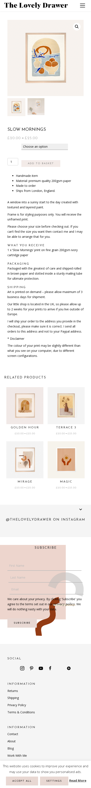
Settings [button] (54, 781)
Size (12, 146)
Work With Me (17, 756)
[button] (22, 668)
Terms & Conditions (21, 712)
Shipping (13, 698)
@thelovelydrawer (29, 519)
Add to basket (41, 163)
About (11, 741)
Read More (77, 780)
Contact (12, 734)
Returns (12, 691)
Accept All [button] (22, 781)
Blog (10, 748)
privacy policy (64, 604)
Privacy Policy (16, 705)
